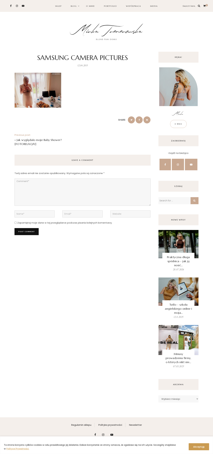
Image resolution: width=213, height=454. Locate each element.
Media (154, 6)
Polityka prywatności (110, 425)
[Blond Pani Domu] (106, 31)
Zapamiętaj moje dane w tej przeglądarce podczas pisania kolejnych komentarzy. (64, 222)
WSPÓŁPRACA (133, 6)
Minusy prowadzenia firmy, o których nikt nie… (178, 358)
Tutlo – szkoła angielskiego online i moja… (178, 308)
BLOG (74, 6)
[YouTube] (23, 6)
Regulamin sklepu (81, 425)
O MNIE (90, 6)
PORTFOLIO (110, 6)
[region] (106, 445)
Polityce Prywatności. (17, 448)
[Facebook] (11, 6)
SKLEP (58, 6)
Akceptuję (199, 446)
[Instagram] (17, 6)
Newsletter (135, 425)
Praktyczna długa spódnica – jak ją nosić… (178, 261)
